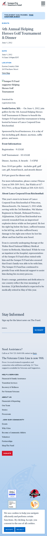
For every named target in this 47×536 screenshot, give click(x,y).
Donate (7, 453)
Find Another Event (18, 16)
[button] (43, 3)
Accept (9, 529)
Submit (39, 330)
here (35, 353)
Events (5, 23)
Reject (20, 529)
